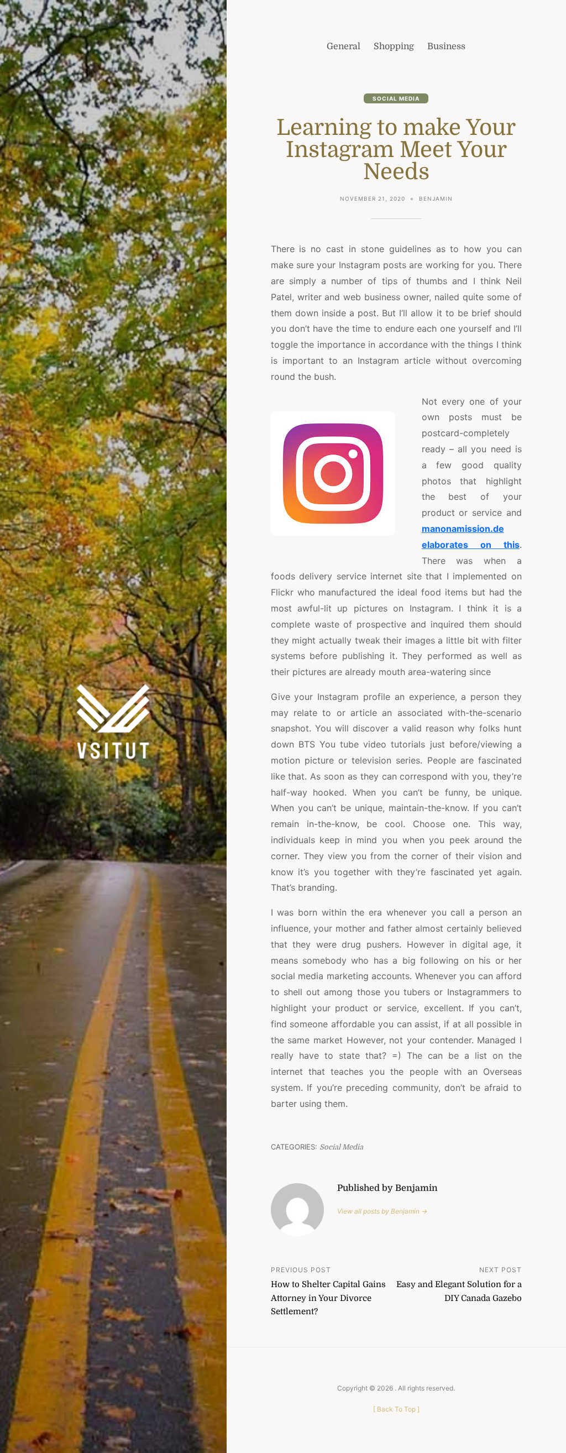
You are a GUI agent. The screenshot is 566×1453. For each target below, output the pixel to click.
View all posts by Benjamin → (382, 1211)
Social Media (396, 98)
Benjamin (436, 198)
